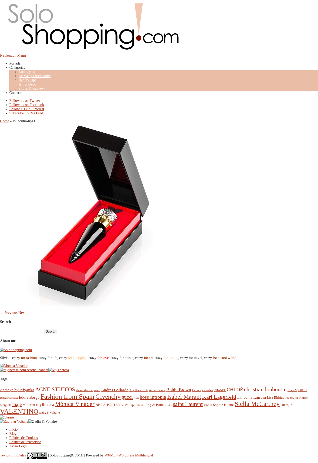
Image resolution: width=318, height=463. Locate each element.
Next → (24, 313)
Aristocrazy (157, 390)
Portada (14, 63)
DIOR (302, 390)
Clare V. (292, 390)
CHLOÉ (235, 389)
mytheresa (45, 404)
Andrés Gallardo (115, 390)
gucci (127, 397)
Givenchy (108, 396)
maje (17, 404)
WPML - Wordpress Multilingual (129, 455)
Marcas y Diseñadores (35, 76)
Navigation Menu (13, 55)
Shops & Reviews (32, 88)
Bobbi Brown (178, 389)
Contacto (16, 93)
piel (143, 405)
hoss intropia (153, 397)
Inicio (13, 429)
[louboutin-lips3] (93, 308)
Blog (13, 434)
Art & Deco (27, 84)
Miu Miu (29, 405)
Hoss (136, 398)
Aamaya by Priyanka (17, 390)
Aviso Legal (18, 446)
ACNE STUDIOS (55, 389)
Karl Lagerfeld (219, 397)
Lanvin (259, 397)
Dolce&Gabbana (9, 398)
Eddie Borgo (29, 397)
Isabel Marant (184, 396)
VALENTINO (19, 411)
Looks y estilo (29, 72)
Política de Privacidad (25, 442)
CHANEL (220, 390)
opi (122, 405)
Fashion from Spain (68, 396)
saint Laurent (188, 404)
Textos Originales (13, 455)
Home (4, 121)
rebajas (168, 405)
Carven (196, 390)
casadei (207, 390)
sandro (208, 405)
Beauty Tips (27, 80)
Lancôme (244, 397)
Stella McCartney (257, 403)
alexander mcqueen (88, 390)
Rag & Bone (154, 405)
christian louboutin (265, 389)
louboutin (291, 397)
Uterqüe (286, 405)
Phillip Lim (132, 405)
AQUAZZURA (138, 390)
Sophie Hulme (223, 405)
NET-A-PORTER (107, 405)
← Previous (8, 313)
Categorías (17, 67)
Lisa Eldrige (275, 397)
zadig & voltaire (49, 412)
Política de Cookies (23, 438)
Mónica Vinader (75, 404)
